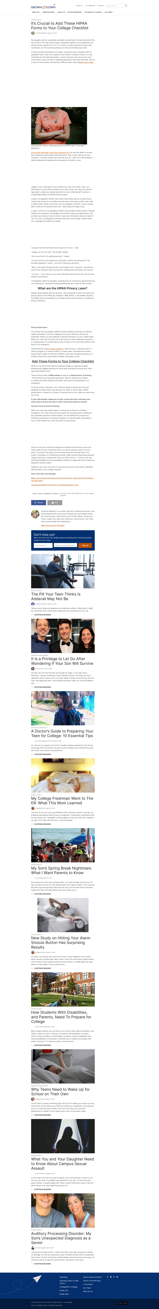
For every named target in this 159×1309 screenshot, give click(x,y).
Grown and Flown (43, 6)
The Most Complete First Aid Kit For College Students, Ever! (54, 485)
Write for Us (88, 1291)
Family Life (36, 12)
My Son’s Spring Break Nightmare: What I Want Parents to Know (61, 870)
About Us (79, 5)
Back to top (122, 1303)
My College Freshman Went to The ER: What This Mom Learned (62, 800)
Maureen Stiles (40, 808)
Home (34, 493)
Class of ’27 (61, 12)
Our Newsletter (90, 5)
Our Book (101, 5)
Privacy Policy (68, 1302)
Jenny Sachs (40, 668)
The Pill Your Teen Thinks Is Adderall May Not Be (55, 596)
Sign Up (85, 545)
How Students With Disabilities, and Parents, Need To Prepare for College (61, 1017)
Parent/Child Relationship (39, 655)
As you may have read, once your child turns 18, (50, 152)
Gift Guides (108, 12)
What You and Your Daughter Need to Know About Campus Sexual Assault (62, 1163)
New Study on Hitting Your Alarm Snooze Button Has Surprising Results (60, 942)
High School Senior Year (39, 727)
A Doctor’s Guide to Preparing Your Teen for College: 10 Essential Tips (62, 733)
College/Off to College (93, 12)
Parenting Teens (48, 12)
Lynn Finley (40, 878)
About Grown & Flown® (92, 1277)
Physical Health (36, 19)
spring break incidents (54, 349)
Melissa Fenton (40, 1099)
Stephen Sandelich (42, 604)
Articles (40, 493)
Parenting (63, 1277)
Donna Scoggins (41, 1248)
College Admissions (75, 12)
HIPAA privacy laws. (86, 62)
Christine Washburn (42, 33)
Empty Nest (64, 1294)
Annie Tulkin (40, 1026)
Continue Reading (42, 615)
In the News (88, 1284)
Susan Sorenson (41, 1173)
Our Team (87, 1288)
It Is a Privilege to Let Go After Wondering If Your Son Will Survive (62, 661)
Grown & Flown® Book (92, 1281)
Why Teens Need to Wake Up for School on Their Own (60, 1091)
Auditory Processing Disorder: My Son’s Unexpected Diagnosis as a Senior (61, 1238)
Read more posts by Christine (52, 525)
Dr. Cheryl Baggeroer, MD (43, 741)
